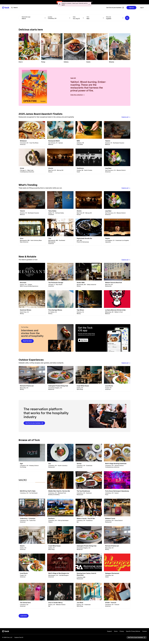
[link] (32, 134)
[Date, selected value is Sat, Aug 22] (83, 18)
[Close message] (89, 4)
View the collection (76, 95)
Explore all (125, 117)
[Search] (127, 18)
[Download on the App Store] (89, 340)
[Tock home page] (5, 8)
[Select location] (69, 18)
